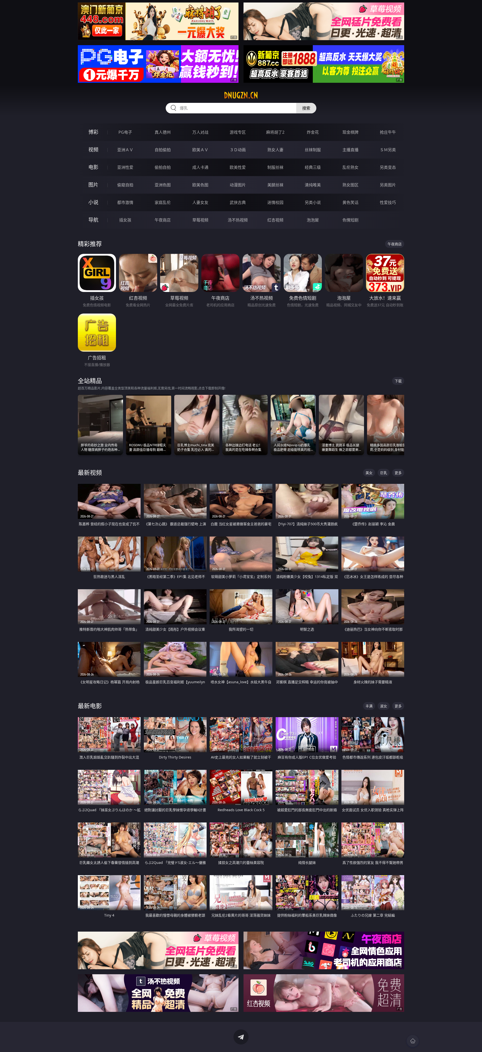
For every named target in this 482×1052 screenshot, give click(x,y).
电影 (93, 167)
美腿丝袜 (275, 185)
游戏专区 (238, 132)
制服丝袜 (275, 167)
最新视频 (90, 472)
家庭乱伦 (163, 202)
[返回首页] (413, 1041)
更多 (398, 472)
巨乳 (383, 472)
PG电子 (125, 132)
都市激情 (125, 202)
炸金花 (313, 132)
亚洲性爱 (125, 167)
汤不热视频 (238, 220)
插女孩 (125, 220)
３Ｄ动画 (238, 150)
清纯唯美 (313, 185)
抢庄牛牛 (388, 132)
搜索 (306, 108)
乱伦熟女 (350, 167)
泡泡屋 (313, 220)
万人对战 (200, 132)
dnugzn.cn (241, 95)
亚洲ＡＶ (125, 150)
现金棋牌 (350, 132)
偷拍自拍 (163, 167)
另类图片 (388, 185)
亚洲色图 (163, 185)
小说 (93, 202)
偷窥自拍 (125, 185)
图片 (93, 184)
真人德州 (163, 132)
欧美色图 (200, 185)
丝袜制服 (313, 150)
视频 (93, 149)
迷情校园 (275, 202)
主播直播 (350, 150)
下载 (398, 381)
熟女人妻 (275, 150)
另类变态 (388, 167)
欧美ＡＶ (200, 150)
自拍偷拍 (163, 150)
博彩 (93, 132)
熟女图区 (350, 185)
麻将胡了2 (275, 132)
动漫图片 (238, 185)
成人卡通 (200, 167)
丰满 (369, 706)
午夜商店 (163, 220)
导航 (93, 219)
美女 (369, 472)
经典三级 (313, 167)
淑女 (383, 706)
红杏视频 (275, 220)
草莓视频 (200, 220)
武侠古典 (238, 202)
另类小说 (313, 202)
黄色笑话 (350, 202)
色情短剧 (350, 220)
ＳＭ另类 (388, 150)
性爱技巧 (388, 202)
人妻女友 (200, 202)
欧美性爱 (238, 167)
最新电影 (90, 706)
